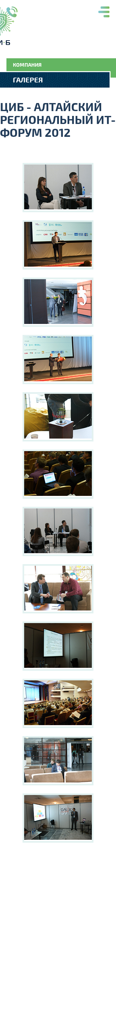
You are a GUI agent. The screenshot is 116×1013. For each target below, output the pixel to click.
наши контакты (12, 12)
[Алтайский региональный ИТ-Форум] (58, 187)
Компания (27, 65)
